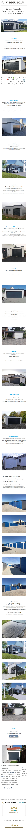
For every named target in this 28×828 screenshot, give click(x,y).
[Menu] (2, 2)
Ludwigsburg (11, 772)
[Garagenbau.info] (15, 3)
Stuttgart (3, 776)
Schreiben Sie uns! (10, 788)
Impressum (4, 799)
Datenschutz (11, 799)
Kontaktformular (21, 799)
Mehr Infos (21, 802)
